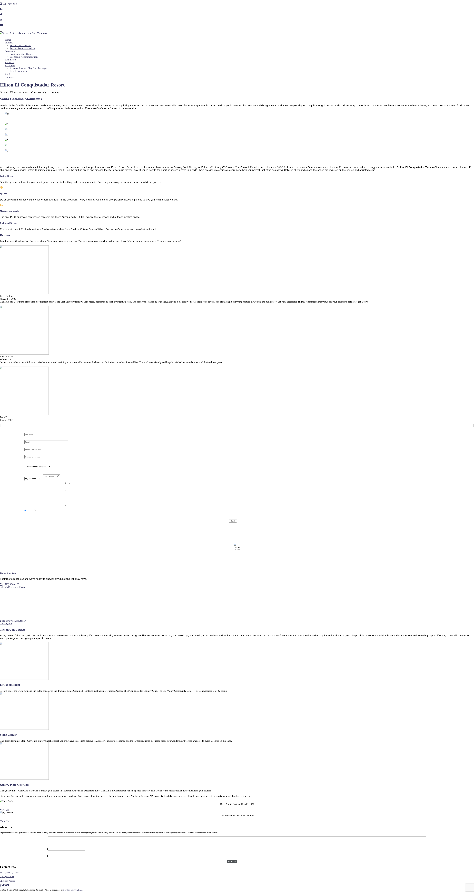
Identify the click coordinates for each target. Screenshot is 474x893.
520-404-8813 (237, 807)
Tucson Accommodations (22, 48)
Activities (10, 65)
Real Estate (10, 59)
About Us (9, 62)
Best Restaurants (18, 71)
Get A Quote (6, 623)
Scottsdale (10, 51)
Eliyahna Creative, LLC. (73, 890)
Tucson (9, 42)
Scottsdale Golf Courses (22, 54)
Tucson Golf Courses (20, 45)
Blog (7, 73)
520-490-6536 (237, 818)
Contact (9, 77)
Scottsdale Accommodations (24, 56)
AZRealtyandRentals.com (264, 796)
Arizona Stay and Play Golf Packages (28, 68)
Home (8, 39)
